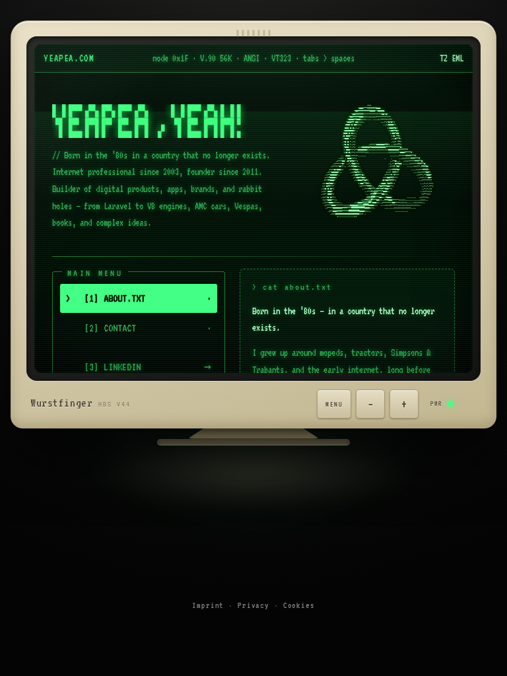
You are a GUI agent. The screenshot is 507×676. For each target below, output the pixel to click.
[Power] (462, 404)
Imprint (208, 605)
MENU (334, 404)
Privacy (253, 605)
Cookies (299, 605)
